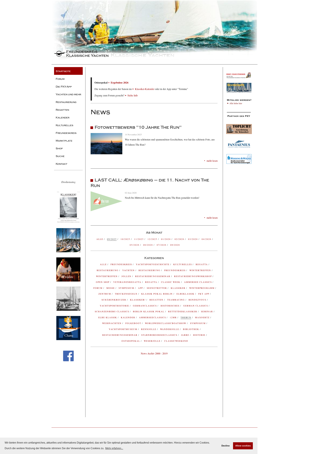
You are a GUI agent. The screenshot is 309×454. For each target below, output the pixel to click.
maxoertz (202, 317)
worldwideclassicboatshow (166, 323)
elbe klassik (108, 317)
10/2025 (126, 239)
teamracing (176, 299)
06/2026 (148, 244)
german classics (196, 305)
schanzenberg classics (112, 311)
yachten (129, 270)
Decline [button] (225, 445)
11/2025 (139, 239)
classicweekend (176, 340)
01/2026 (166, 239)
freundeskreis (122, 264)
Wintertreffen (200, 270)
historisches (170, 305)
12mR (174, 317)
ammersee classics (198, 282)
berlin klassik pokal (149, 311)
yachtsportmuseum (123, 329)
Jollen (127, 276)
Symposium (198, 323)
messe (111, 288)
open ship (103, 282)
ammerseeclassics (153, 317)
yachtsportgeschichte (153, 264)
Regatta (151, 282)
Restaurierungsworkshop (193, 276)
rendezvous (198, 299)
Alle (100, 239)
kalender (128, 317)
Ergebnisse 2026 (119, 82)
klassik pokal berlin (157, 293)
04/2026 (207, 239)
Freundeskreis (175, 270)
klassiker (178, 288)
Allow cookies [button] (243, 445)
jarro (185, 335)
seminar (207, 311)
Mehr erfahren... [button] (114, 448)
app (141, 288)
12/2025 (153, 239)
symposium (127, 288)
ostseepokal (131, 340)
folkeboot (133, 323)
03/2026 (193, 239)
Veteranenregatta (127, 282)
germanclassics (145, 305)
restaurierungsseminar (120, 335)
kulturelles (183, 264)
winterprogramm (202, 288)
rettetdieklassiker (183, 311)
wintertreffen (107, 276)
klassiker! (138, 299)
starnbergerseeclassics (159, 335)
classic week (171, 282)
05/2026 (135, 244)
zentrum (105, 293)
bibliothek (191, 329)
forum (98, 288)
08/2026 (175, 244)
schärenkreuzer (114, 299)
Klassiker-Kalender (144, 89)
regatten (157, 299)
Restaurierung (150, 270)
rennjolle (149, 329)
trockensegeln (126, 293)
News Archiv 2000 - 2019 (154, 353)
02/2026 (180, 239)
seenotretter (157, 288)
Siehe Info (132, 95)
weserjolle (152, 340)
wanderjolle (170, 329)
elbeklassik (186, 293)
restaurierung (108, 270)
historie (199, 335)
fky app (204, 293)
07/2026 (162, 244)
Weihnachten (112, 323)
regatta (202, 264)
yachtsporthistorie (115, 305)
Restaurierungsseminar (153, 276)
